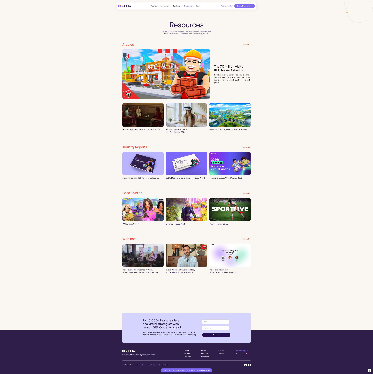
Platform (187, 353)
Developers (205, 356)
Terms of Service (164, 365)
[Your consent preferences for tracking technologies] (369, 370)
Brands (203, 350)
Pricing (186, 350)
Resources (187, 356)
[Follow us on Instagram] (249, 365)
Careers (221, 353)
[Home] (124, 6)
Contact (221, 350)
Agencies (204, 353)
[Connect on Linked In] (245, 365)
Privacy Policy (151, 365)
